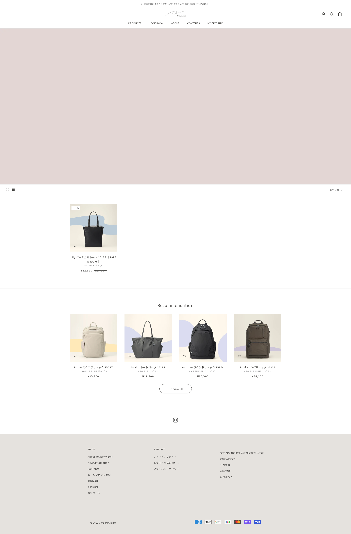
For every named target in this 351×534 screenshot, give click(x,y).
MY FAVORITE (215, 23)
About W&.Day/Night (100, 456)
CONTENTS (193, 23)
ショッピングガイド (165, 456)
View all (178, 389)
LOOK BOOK (156, 23)
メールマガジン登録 (99, 475)
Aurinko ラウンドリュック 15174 (203, 367)
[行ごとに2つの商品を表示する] (7, 189)
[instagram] (175, 420)
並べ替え (334, 189)
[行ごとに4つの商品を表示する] (13, 189)
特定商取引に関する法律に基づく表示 (242, 453)
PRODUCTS (134, 23)
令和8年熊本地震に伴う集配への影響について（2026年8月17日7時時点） (175, 3)
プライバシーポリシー (166, 469)
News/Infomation (98, 463)
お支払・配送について (166, 463)
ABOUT (175, 23)
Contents (93, 469)
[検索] (332, 14)
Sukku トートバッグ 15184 (148, 367)
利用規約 (93, 487)
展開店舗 (93, 481)
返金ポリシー (95, 493)
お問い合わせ (227, 459)
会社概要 (225, 465)
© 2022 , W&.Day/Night (103, 522)
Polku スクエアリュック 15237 (93, 367)
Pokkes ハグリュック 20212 (257, 367)
